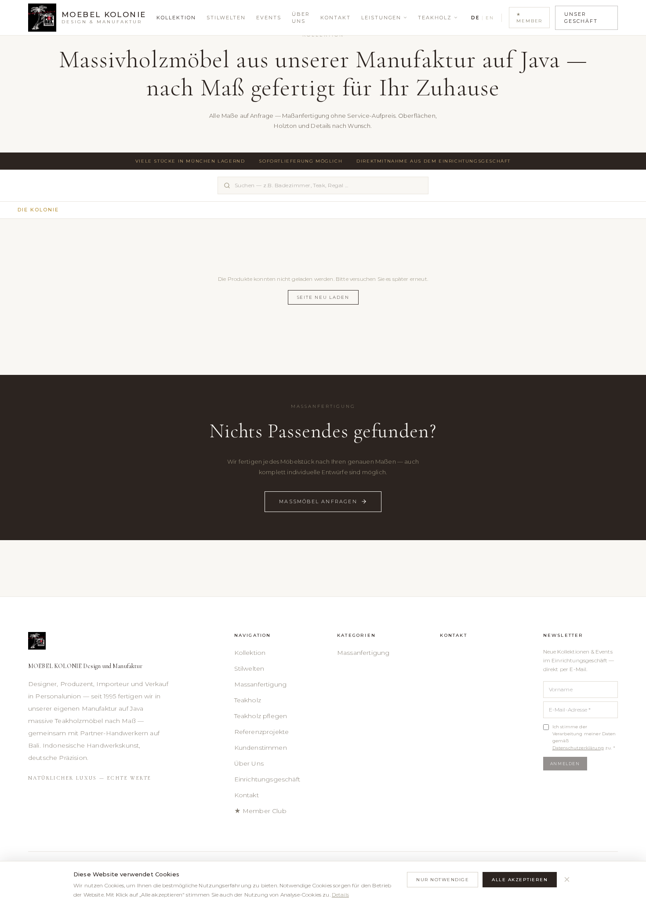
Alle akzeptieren (520, 880)
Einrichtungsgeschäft (267, 779)
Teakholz (435, 18)
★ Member (529, 17)
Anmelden (565, 763)
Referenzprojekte (261, 732)
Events (268, 18)
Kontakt (335, 18)
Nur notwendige (442, 880)
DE (475, 18)
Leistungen (381, 18)
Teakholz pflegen (260, 716)
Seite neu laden (323, 297)
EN (490, 18)
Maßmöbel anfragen (318, 501)
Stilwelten (226, 18)
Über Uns (301, 18)
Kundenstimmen (260, 748)
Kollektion (176, 18)
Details (340, 894)
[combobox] (323, 185)
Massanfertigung (260, 684)
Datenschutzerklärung (578, 748)
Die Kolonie (38, 210)
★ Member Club (260, 811)
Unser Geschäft (581, 18)
